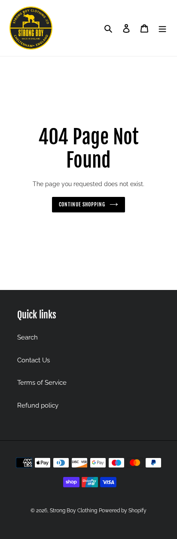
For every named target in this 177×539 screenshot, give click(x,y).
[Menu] (162, 28)
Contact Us (33, 360)
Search (27, 337)
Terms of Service (42, 382)
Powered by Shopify (122, 511)
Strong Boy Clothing (73, 511)
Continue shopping (82, 204)
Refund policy (37, 405)
